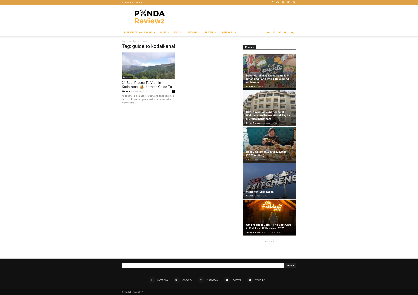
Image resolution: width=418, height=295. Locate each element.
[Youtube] (293, 2)
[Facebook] (272, 2)
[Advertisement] (236, 16)
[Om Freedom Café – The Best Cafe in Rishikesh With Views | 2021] (269, 218)
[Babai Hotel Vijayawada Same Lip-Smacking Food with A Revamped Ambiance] (269, 72)
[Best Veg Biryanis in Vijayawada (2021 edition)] (269, 145)
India (163, 32)
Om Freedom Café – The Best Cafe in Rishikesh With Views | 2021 (268, 226)
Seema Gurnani (253, 123)
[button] (292, 32)
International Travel (138, 32)
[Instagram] (283, 2)
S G (247, 159)
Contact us (228, 32)
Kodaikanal (127, 77)
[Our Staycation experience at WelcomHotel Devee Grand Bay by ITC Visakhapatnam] (269, 108)
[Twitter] (288, 2)
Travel (209, 32)
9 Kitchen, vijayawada (259, 191)
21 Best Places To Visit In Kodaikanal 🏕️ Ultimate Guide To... (148, 85)
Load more (269, 241)
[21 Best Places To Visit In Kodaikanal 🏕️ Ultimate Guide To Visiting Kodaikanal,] (148, 65)
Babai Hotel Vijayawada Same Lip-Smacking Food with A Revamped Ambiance (267, 79)
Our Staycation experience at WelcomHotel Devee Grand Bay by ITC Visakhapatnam (268, 115)
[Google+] (277, 2)
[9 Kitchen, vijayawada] (269, 181)
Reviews (192, 32)
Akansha (126, 91)
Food (177, 32)
